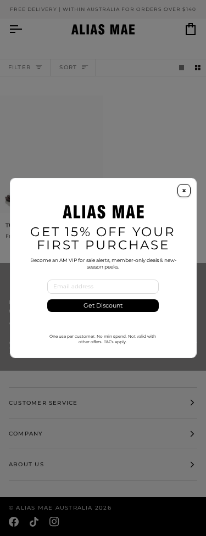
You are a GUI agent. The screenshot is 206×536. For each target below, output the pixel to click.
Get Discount (103, 305)
